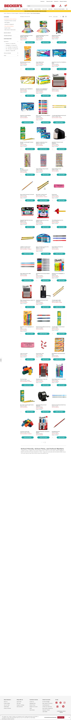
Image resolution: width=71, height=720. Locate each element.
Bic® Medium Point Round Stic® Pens (58, 354)
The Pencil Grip (23, 379)
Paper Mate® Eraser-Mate (25, 273)
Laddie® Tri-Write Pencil (25, 246)
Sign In (60, 6)
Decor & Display (7, 32)
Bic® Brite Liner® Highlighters (26, 88)
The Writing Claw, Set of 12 (57, 220)
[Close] (69, 717)
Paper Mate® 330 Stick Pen (57, 246)
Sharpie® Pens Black (56, 35)
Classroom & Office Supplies (24, 13)
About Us (5, 701)
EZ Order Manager (46, 701)
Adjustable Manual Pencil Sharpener (41, 405)
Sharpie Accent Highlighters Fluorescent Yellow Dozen (42, 89)
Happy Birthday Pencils (56, 168)
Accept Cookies (60, 717)
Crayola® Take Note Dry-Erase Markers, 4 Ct (26, 221)
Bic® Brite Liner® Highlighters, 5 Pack (27, 327)
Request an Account (33, 706)
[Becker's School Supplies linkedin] (58, 707)
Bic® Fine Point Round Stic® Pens (59, 404)
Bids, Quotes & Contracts (47, 703)
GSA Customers (20, 706)
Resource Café (50, 1)
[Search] (53, 6)
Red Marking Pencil (56, 431)
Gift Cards (19, 703)
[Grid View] (62, 16)
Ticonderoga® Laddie (56, 300)
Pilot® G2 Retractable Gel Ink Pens (43, 326)
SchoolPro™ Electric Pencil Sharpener (57, 143)
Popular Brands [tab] (7, 53)
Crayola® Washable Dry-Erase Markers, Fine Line (42, 36)
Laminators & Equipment (9, 24)
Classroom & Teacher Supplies (12, 13)
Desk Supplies (7, 22)
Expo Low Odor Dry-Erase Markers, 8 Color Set (43, 116)
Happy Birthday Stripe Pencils (42, 168)
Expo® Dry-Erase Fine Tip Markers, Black (59, 63)
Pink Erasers (54, 194)
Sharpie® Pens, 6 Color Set (41, 379)
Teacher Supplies (8, 35)
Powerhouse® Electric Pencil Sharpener (42, 301)
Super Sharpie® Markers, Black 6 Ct (27, 300)
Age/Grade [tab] (6, 41)
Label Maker (44, 711)
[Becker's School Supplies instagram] (65, 703)
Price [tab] (5, 55)
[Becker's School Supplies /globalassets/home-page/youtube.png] (63, 707)
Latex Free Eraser (24, 353)
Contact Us (56, 1)
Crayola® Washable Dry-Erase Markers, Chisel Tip (26, 36)
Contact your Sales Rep (47, 706)
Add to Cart (30, 42)
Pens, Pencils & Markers (9, 26)
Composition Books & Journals (10, 20)
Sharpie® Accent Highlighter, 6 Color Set (58, 274)
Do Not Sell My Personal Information (50, 717)
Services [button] (42, 1)
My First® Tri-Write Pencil (41, 194)
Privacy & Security (7, 708)
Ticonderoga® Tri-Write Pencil (58, 326)
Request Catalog (63, 1)
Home (5, 13)
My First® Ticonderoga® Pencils (27, 404)
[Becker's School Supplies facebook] (57, 703)
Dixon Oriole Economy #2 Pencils (27, 194)
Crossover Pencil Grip (24, 431)
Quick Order (19, 701)
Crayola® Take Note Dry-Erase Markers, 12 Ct (42, 221)
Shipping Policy (33, 703)
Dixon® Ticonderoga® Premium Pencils (26, 143)
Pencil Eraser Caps (40, 353)
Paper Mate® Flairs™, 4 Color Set (59, 379)
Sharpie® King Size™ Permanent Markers (42, 432)
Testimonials (6, 706)
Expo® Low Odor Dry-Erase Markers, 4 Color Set (41, 143)
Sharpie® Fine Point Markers (58, 88)
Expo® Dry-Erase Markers (25, 115)
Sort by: (50, 16)
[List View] (65, 16)
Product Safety (7, 703)
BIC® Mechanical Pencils (25, 62)
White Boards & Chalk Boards (9, 29)
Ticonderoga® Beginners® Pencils (59, 115)
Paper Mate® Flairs (40, 62)
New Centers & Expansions (47, 708)
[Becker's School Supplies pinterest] (61, 703)
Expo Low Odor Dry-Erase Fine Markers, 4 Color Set (42, 247)
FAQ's (31, 708)
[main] (43, 235)
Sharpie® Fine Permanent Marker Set (43, 274)
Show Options (27, 122)
